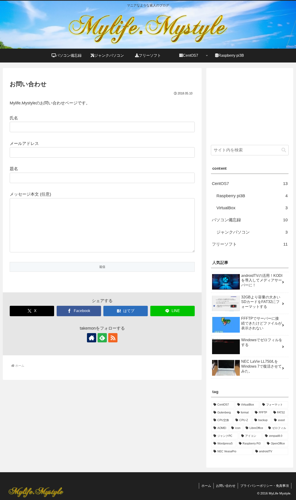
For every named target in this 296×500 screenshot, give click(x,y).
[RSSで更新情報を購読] (112, 337)
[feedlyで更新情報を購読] (102, 337)
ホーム (206, 486)
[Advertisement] (250, 105)
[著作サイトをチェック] (91, 337)
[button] (284, 150)
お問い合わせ (225, 486)
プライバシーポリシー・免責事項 (264, 486)
